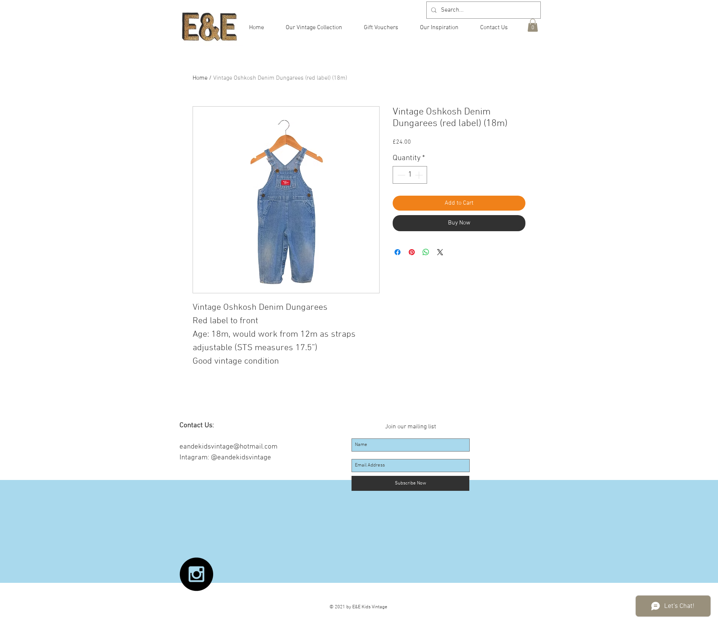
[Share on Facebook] (397, 252)
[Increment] (419, 175)
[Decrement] (400, 175)
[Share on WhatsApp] (425, 252)
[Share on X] (440, 252)
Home (200, 78)
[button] (532, 25)
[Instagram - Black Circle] (196, 574)
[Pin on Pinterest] (411, 252)
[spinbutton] (410, 175)
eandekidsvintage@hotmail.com (228, 447)
